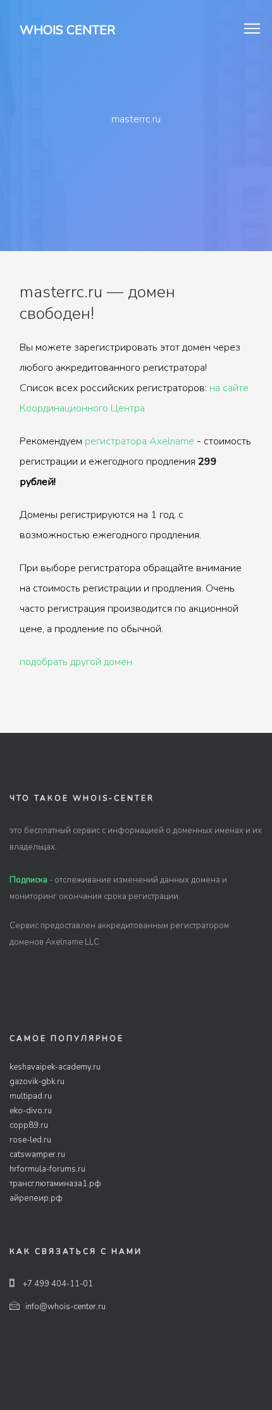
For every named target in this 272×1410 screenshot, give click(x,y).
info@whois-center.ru (65, 1306)
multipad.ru (30, 1096)
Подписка (28, 880)
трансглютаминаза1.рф (55, 1183)
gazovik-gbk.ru (37, 1081)
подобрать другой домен (76, 662)
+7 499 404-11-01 (57, 1284)
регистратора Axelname (139, 441)
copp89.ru (28, 1125)
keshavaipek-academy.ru (55, 1067)
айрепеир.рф (36, 1198)
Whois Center (67, 30)
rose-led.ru (30, 1140)
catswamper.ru (37, 1154)
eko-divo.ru (30, 1110)
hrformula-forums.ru (47, 1169)
